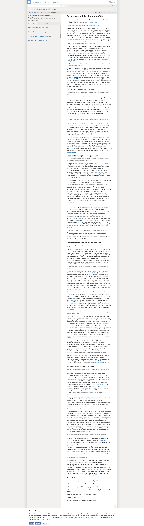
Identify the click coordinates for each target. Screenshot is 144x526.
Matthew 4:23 (70, 202)
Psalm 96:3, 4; (105, 59)
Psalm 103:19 (88, 52)
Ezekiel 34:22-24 (71, 152)
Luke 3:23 (98, 189)
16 (71, 227)
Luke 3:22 (99, 186)
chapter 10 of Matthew (96, 363)
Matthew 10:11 (99, 413)
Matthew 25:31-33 (85, 431)
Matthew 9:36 (77, 218)
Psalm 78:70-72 (90, 135)
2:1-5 (100, 72)
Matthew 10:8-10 (92, 392)
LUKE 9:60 (93, 22)
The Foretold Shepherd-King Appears (38, 32)
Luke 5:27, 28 (87, 264)
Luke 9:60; (99, 211)
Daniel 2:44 (95, 81)
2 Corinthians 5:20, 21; (101, 453)
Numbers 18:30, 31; (85, 406)
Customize (45, 523)
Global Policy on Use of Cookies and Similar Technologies (77, 517)
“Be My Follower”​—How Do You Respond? (40, 36)
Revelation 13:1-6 (72, 79)
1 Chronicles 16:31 (81, 113)
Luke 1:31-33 (98, 172)
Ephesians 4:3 (79, 455)
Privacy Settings (45, 519)
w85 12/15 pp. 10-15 (34, 12)
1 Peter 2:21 (70, 33)
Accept (32, 523)
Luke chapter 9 (88, 273)
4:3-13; (104, 211)
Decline (38, 523)
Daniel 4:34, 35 (75, 61)
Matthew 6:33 (70, 309)
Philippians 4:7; (71, 455)
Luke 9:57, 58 (102, 282)
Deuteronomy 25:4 (96, 406)
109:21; (69, 61)
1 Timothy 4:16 (92, 475)
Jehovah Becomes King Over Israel (38, 27)
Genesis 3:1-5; (89, 72)
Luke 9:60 (96, 25)
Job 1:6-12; (96, 72)
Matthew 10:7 (86, 377)
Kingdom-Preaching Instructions (37, 40)
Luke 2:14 (105, 446)
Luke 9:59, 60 (74, 300)
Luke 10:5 (69, 444)
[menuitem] (115, 6)
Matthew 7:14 (100, 336)
